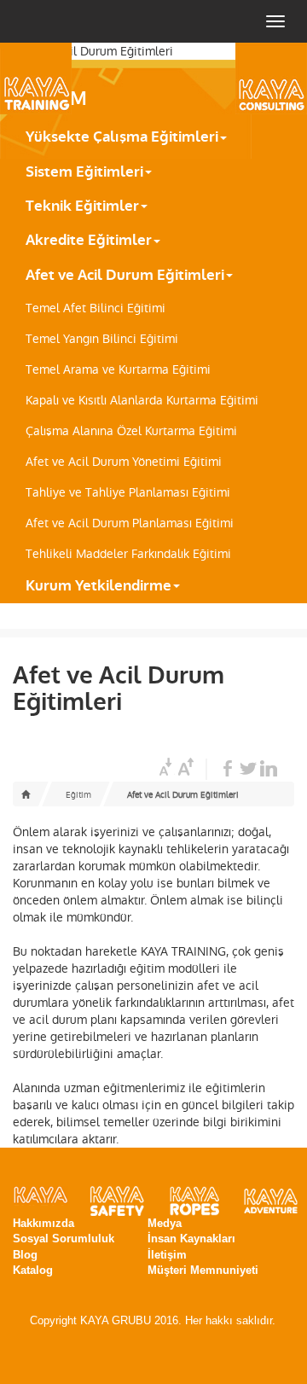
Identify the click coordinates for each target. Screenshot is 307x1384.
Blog (25, 1254)
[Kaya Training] (59, 78)
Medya (165, 1223)
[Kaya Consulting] (247, 78)
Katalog (33, 1270)
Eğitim (78, 794)
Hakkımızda (43, 1223)
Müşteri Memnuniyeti (203, 1270)
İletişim (167, 1254)
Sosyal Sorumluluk (63, 1238)
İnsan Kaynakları (191, 1238)
